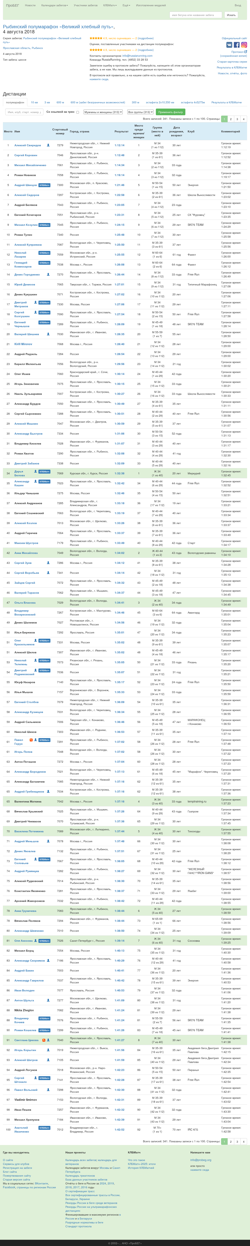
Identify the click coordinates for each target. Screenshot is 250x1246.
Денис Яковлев (25, 851)
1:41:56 (119, 1050)
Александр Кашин (21, 483)
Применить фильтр (170, 112)
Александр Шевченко (29, 931)
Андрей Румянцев (26, 871)
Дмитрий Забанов (26, 463)
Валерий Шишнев (26, 334)
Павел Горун (18, 742)
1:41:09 (119, 1000)
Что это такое (136, 1160)
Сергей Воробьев (26, 573)
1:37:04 (119, 761)
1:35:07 (119, 672)
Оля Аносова (23, 940)
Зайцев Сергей (24, 582)
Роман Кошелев (25, 1030)
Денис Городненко (27, 274)
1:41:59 (119, 1060)
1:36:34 (119, 712)
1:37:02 (119, 742)
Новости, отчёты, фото (232, 73)
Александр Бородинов (30, 771)
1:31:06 (119, 433)
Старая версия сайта (16, 1179)
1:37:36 (119, 821)
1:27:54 (119, 314)
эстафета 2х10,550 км (160, 102)
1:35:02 (119, 642)
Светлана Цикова (26, 1040)
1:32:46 (119, 493)
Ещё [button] (125, 5)
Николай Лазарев (20, 254)
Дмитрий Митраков (21, 304)
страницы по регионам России (36, 1187)
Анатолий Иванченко (21, 1129)
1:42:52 (119, 1129)
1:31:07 (119, 443)
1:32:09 (119, 463)
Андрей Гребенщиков (29, 791)
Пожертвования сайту (17, 1175)
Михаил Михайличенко (30, 165)
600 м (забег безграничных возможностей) (98, 102)
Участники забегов (85, 5)
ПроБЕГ (12, 5)
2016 (84, 1187)
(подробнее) (146, 38)
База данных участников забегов (86, 1179)
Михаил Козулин (26, 225)
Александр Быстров (28, 433)
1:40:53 (119, 990)
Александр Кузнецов (28, 712)
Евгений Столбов (26, 702)
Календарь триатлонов (80, 1175)
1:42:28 (119, 1080)
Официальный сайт (234, 38)
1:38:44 (119, 911)
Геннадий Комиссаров (23, 264)
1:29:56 (119, 364)
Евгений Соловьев (21, 861)
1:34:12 (119, 563)
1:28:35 (119, 334)
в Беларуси (85, 1218)
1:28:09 (119, 324)
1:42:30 (119, 1090)
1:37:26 (119, 811)
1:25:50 (119, 244)
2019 (111, 1183)
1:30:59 (119, 423)
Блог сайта (10, 1171)
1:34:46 (119, 612)
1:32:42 (119, 483)
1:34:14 (119, 573)
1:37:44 (119, 831)
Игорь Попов (23, 752)
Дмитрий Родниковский (24, 672)
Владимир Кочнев (21, 1020)
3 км (47, 102)
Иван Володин (24, 990)
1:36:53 (119, 732)
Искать (231, 15)
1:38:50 (119, 931)
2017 (76, 1187)
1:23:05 (119, 205)
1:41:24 (119, 1010)
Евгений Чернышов (21, 324)
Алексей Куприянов (28, 244)
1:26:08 (119, 264)
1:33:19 (119, 513)
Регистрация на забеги (17, 1168)
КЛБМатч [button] (109, 5)
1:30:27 (119, 394)
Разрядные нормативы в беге (84, 1222)
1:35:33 (119, 692)
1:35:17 (119, 682)
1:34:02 (119, 553)
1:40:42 (119, 980)
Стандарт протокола (78, 1226)
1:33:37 (119, 533)
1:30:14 (119, 374)
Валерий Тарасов (26, 592)
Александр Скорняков (29, 960)
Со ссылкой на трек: (60, 111)
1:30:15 (119, 384)
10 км (34, 102)
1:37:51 (119, 851)
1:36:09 (119, 702)
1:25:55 (119, 254)
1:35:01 (119, 632)
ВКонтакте (41, 1183)
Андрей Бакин (24, 970)
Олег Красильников (24, 642)
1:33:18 (119, 503)
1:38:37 (119, 891)
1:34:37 (119, 592)
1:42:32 (119, 1109)
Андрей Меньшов (26, 841)
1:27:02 (119, 294)
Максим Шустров (26, 543)
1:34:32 (119, 582)
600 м (60, 102)
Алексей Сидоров (26, 195)
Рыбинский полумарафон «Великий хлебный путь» (58, 26)
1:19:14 (119, 175)
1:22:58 (119, 195)
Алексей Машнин (26, 423)
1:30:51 (119, 413)
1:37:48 (119, 841)
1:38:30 (119, 881)
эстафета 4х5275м (193, 102)
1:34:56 (119, 622)
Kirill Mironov (23, 344)
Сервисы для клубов (16, 1164)
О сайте (8, 1160)
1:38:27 (119, 871)
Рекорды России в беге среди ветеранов (91, 1203)
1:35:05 (119, 662)
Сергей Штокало (20, 1080)
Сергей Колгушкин (21, 314)
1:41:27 (119, 1040)
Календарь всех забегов (80, 1160)
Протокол (237, 52)
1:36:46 (119, 722)
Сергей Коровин (25, 155)
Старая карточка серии (232, 61)
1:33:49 (119, 543)
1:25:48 (119, 234)
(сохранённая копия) (233, 56)
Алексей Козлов (25, 523)
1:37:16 (119, 781)
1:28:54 (119, 354)
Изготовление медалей (151, 5)
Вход (238, 5)
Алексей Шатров (26, 1060)
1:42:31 (119, 1100)
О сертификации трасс (80, 1191)
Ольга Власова (25, 602)
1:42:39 (119, 1119)
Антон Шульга (24, 1000)
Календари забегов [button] (53, 5)
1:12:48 (119, 155)
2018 (68, 1187)
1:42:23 (119, 1070)
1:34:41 (119, 602)
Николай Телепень (20, 662)
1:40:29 (119, 960)
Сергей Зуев (23, 563)
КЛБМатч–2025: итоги (142, 1164)
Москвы (104, 1168)
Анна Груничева (25, 911)
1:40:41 (119, 970)
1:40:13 (119, 950)
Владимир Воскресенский (25, 612)
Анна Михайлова (26, 553)
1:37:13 (119, 771)
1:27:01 (119, 284)
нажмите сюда (99, 79)
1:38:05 (119, 861)
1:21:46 (119, 185)
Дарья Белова (19, 473)
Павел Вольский (26, 1090)
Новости (30, 5)
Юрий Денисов (24, 284)
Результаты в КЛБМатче (232, 67)
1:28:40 (119, 344)
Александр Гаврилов (29, 980)
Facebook (9, 1187)
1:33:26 (119, 523)
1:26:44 (119, 274)
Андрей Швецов (25, 185)
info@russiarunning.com (137, 56)
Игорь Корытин (25, 1050)
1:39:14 (119, 940)
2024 (103, 1183)
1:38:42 (119, 901)
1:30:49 (119, 404)
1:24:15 (119, 225)
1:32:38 (119, 473)
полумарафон (15, 102)
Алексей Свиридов (27, 145)
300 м (135, 102)
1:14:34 (119, 165)
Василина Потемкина (29, 831)
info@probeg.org (200, 1160)
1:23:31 (119, 215)
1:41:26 (119, 1030)
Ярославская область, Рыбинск (23, 48)
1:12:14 (119, 145)
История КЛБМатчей (141, 1168)
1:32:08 (119, 453)
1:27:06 (119, 304)
